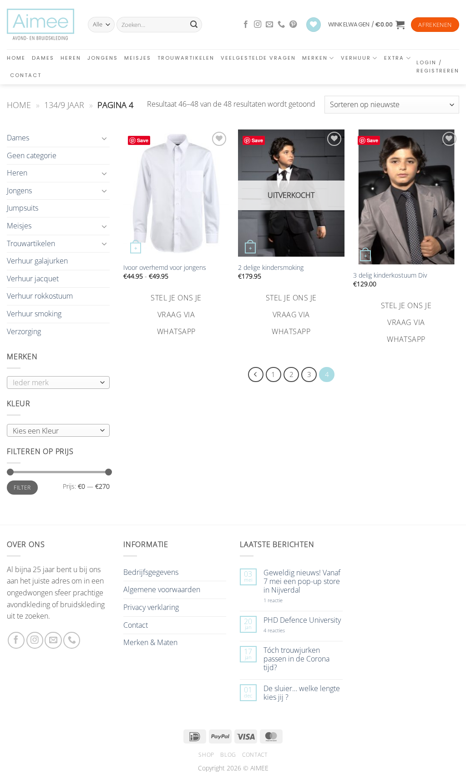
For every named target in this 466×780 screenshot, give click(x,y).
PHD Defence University (302, 620)
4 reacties (284, 630)
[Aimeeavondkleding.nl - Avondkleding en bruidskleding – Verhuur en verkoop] (40, 25)
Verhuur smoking (34, 314)
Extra (394, 58)
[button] (366, 25)
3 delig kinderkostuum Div (390, 275)
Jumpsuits (22, 208)
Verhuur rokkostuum (40, 296)
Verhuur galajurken (37, 261)
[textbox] (56, 430)
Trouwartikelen (185, 58)
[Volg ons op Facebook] (245, 25)
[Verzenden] (194, 24)
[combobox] (58, 430)
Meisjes (137, 58)
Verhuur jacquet (33, 279)
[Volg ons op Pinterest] (293, 25)
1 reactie (283, 600)
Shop (206, 755)
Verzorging (24, 331)
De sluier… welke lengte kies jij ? (301, 693)
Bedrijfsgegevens (150, 572)
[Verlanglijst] (313, 24)
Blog (228, 755)
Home (16, 58)
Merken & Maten (150, 642)
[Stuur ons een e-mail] (269, 25)
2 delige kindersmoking (271, 267)
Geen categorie (31, 155)
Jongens (102, 58)
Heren (71, 58)
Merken (315, 58)
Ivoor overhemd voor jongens (164, 267)
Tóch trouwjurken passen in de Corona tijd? (296, 659)
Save (142, 140)
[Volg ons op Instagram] (257, 25)
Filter (22, 487)
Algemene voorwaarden (161, 589)
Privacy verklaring (151, 607)
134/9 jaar (64, 104)
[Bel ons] (281, 25)
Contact (25, 75)
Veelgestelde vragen (258, 58)
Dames (43, 58)
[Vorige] (255, 374)
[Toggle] (104, 138)
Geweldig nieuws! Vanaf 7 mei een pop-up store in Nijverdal (301, 581)
